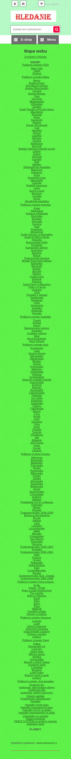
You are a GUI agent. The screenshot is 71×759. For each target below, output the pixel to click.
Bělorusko (37, 473)
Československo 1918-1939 (36, 512)
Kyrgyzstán (36, 366)
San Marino (37, 539)
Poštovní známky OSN (35, 65)
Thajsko (36, 429)
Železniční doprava (37, 629)
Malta (37, 531)
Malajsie (37, 440)
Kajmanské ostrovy (37, 247)
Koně (37, 598)
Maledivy (37, 369)
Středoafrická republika (36, 167)
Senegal (37, 156)
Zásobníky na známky (35, 716)
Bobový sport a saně (37, 675)
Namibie (37, 130)
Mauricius (36, 169)
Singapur (36, 421)
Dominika (36, 216)
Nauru (36, 325)
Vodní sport (36, 651)
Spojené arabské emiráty (36, 379)
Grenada (37, 221)
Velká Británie (37, 565)
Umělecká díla (36, 690)
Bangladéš (36, 390)
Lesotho (36, 135)
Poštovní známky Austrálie (35, 316)
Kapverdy (36, 120)
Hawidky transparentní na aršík (37, 712)
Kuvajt (36, 448)
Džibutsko (37, 104)
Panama (37, 281)
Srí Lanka (36, 398)
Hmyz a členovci (36, 595)
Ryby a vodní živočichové (37, 590)
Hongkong (37, 435)
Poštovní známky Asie (35, 344)
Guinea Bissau (36, 93)
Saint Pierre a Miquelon (37, 284)
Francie (36, 557)
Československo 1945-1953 (36, 547)
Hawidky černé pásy (37, 704)
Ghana (37, 133)
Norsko (37, 573)
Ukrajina (37, 544)
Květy (37, 585)
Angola (37, 141)
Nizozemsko (37, 491)
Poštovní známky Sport (35, 640)
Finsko (37, 560)
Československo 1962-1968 (36, 578)
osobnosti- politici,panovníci (36, 692)
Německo (36, 457)
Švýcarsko (37, 465)
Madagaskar (37, 101)
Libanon (37, 450)
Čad (36, 127)
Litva (37, 523)
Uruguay (37, 289)
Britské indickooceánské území (37, 148)
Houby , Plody (37, 588)
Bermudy (37, 266)
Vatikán (36, 520)
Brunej (37, 411)
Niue (37, 336)
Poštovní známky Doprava (35, 617)
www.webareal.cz (46, 743)
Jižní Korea (36, 442)
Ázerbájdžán (36, 377)
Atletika (36, 657)
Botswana (37, 143)
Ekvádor (37, 218)
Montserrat (37, 232)
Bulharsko (37, 460)
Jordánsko (37, 403)
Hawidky (35, 701)
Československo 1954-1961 (36, 552)
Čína (37, 414)
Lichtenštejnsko (37, 570)
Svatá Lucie (37, 276)
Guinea (37, 91)
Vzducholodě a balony (37, 631)
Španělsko (37, 483)
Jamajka (37, 308)
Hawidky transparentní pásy (36, 707)
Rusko (37, 468)
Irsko (37, 568)
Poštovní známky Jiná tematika (36, 681)
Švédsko (37, 549)
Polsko (37, 476)
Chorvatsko (36, 494)
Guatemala (36, 297)
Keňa (37, 175)
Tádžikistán (37, 408)
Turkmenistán (37, 392)
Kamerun (36, 172)
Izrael (37, 427)
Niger (37, 117)
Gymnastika (37, 659)
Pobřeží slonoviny (36, 185)
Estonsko (36, 504)
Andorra (36, 497)
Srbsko (37, 478)
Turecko (36, 432)
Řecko (37, 518)
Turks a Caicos (37, 287)
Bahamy (37, 253)
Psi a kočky (36, 593)
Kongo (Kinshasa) (36, 125)
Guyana (36, 224)
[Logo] (33, 16)
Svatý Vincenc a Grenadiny (37, 234)
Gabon (37, 154)
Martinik (36, 279)
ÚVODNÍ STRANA (35, 57)
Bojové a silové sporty (37, 662)
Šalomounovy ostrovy (36, 328)
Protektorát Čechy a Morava (36, 502)
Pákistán (37, 395)
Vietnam (37, 374)
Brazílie (36, 271)
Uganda (36, 183)
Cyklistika (36, 667)
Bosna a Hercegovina (37, 515)
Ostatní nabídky (35, 696)
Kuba (37, 208)
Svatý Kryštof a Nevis (36, 237)
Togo (37, 96)
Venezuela (37, 305)
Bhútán (37, 361)
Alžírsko (36, 138)
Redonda (36, 310)
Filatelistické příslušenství (35, 698)
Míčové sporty (37, 654)
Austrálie (37, 330)
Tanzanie (36, 99)
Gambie (36, 159)
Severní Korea (36, 353)
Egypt (36, 198)
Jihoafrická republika (37, 201)
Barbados (36, 263)
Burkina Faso (37, 83)
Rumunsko (36, 470)
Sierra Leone (36, 191)
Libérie (37, 151)
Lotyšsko (37, 526)
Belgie (37, 507)
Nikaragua (37, 211)
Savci (37, 603)
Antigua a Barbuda (37, 213)
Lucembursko (37, 528)
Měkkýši (37, 609)
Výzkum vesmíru (36, 634)
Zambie (36, 106)
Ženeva (36, 73)
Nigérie (37, 122)
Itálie (37, 554)
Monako (36, 533)
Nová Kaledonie (36, 338)
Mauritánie (37, 112)
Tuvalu (37, 320)
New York (36, 68)
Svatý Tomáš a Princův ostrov (36, 109)
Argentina (36, 250)
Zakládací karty (35, 724)
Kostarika (36, 245)
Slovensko (37, 481)
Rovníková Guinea (37, 85)
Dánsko (36, 510)
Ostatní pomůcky (35, 718)
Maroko (36, 164)
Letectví (36, 621)
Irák (37, 437)
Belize (36, 255)
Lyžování (37, 649)
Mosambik (37, 180)
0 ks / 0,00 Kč (52, 4)
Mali (36, 162)
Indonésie (37, 400)
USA (37, 292)
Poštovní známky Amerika (35, 204)
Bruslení (37, 670)
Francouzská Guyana (36, 258)
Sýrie (37, 424)
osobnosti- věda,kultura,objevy (37, 687)
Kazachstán (37, 382)
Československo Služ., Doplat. (37, 575)
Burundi (36, 146)
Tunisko (36, 196)
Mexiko (37, 274)
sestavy (36, 637)
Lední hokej (37, 672)
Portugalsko (37, 536)
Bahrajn (36, 387)
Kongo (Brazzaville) (36, 88)
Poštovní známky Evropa (35, 454)
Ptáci (37, 601)
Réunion (37, 193)
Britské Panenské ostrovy (37, 260)
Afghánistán (37, 358)
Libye (37, 188)
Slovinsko (37, 541)
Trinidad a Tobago (36, 295)
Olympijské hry (36, 646)
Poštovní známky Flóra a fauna (36, 581)
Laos (37, 350)
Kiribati (37, 323)
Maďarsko (37, 462)
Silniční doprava (36, 626)
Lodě (37, 623)
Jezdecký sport (37, 664)
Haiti (36, 226)
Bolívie (37, 268)
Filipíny (37, 406)
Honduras (37, 300)
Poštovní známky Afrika (35, 77)
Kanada (36, 313)
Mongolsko (36, 356)
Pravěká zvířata (37, 611)
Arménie (37, 385)
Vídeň (36, 71)
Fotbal (36, 643)
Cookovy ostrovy (37, 333)
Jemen (37, 364)
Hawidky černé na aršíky (36, 710)
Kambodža (36, 348)
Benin (36, 80)
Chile (37, 302)
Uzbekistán (36, 371)
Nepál (36, 416)
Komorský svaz (37, 177)
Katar (37, 445)
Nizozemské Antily (37, 242)
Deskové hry (36, 684)
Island (36, 489)
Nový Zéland (36, 341)
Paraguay (36, 229)
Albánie (36, 499)
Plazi (37, 606)
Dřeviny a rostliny (37, 614)
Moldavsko (36, 486)
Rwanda (37, 114)
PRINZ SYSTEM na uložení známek (35, 721)
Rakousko (37, 562)
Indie (37, 419)
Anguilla (37, 239)
